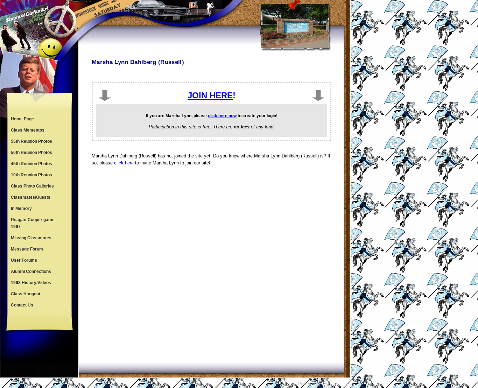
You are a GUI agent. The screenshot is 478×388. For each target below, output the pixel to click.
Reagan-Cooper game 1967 (33, 223)
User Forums (24, 260)
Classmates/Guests (30, 197)
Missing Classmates (31, 237)
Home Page (22, 119)
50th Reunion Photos (31, 152)
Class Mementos (27, 130)
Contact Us (22, 305)
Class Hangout (25, 293)
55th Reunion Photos (31, 141)
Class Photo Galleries (32, 186)
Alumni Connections (31, 271)
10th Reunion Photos (31, 174)
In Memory (21, 208)
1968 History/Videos (31, 282)
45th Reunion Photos (31, 163)
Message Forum (27, 249)
